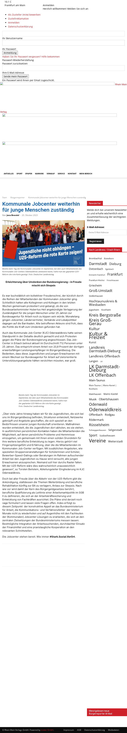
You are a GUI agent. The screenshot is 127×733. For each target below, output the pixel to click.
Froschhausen (113, 280)
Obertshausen (109, 399)
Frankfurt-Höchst (97, 280)
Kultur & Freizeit (98, 335)
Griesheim (95, 285)
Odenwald (98, 404)
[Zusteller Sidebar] (107, 662)
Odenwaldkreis (105, 409)
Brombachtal (95, 258)
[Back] (55, 1)
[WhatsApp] (18, 558)
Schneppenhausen (97, 430)
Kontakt (72, 173)
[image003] (107, 621)
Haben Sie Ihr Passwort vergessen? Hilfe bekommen (31, 56)
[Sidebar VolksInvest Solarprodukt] (107, 487)
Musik (93, 399)
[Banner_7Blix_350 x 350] (107, 581)
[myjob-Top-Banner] (63, 191)
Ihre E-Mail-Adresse (13, 72)
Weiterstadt (115, 441)
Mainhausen (95, 394)
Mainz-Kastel (111, 393)
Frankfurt (115, 274)
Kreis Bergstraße (105, 315)
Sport (19, 173)
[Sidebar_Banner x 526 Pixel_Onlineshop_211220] (107, 703)
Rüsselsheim (99, 425)
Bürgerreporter (17, 197)
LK (101, 361)
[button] (121, 117)
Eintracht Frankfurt (97, 275)
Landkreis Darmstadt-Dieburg (105, 349)
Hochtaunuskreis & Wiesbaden (103, 302)
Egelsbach (109, 269)
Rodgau (110, 414)
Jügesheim (94, 309)
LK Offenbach (102, 375)
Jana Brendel (13, 215)
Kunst (92, 342)
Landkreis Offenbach (104, 356)
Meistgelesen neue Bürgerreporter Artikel (100, 712)
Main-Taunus (97, 380)
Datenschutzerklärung (94, 730)
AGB (79, 730)
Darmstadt (98, 263)
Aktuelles (9, 173)
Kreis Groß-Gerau (100, 321)
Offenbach (96, 414)
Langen (93, 361)
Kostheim (106, 309)
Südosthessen (107, 435)
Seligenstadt (115, 430)
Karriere (39, 173)
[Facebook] (46, 1)
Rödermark (96, 419)
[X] (51, 1)
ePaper (28, 173)
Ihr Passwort (9, 49)
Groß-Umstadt (100, 290)
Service (61, 173)
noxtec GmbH (47, 730)
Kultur (94, 328)
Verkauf (51, 173)
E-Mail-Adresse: (96, 227)
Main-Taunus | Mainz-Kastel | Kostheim (103, 387)
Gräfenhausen (96, 295)
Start (4, 197)
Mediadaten (113, 730)
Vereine (97, 440)
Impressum (69, 730)
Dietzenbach (96, 268)
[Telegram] (29, 558)
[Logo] (59, 115)
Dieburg (115, 263)
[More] (40, 558)
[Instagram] (49, 1)
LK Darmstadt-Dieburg (104, 368)
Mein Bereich (85, 173)
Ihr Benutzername (12, 38)
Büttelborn (109, 258)
